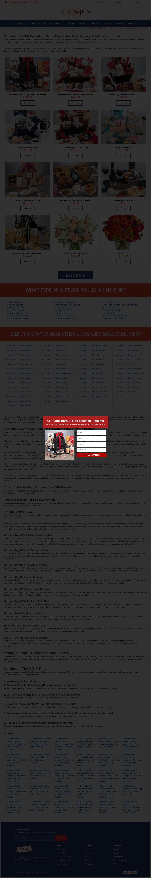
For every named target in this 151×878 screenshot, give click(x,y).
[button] (105, 419)
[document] (75, 439)
